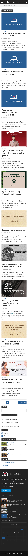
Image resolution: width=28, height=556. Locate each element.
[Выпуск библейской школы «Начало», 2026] (4, 454)
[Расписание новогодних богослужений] (14, 60)
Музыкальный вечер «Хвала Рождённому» (11, 193)
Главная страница (5, 5)
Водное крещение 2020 (12, 509)
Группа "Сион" (5, 465)
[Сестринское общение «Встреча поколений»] (14, 368)
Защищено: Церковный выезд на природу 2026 (17, 444)
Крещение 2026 (10, 449)
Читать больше (6, 490)
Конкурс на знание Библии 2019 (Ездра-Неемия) (16, 505)
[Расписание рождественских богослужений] (14, 98)
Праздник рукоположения (13, 230)
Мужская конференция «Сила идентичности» (11, 265)
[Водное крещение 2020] (4, 511)
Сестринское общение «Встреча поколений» (11, 381)
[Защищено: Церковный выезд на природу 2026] (4, 444)
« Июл (2, 548)
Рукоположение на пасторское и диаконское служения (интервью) (15, 499)
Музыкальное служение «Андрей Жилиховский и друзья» (12, 153)
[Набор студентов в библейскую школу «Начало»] (14, 289)
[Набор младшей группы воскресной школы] (14, 329)
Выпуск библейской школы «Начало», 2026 (16, 455)
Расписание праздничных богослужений (13, 34)
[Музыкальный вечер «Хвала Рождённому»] (14, 179)
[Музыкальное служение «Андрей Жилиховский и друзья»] (14, 139)
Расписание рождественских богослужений (9, 112)
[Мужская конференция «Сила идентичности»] (14, 252)
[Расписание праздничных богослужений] (14, 21)
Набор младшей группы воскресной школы (12, 342)
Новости (3, 31)
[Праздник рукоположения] (14, 218)
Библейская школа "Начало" (9, 464)
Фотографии (10, 442)
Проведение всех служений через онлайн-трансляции (17, 515)
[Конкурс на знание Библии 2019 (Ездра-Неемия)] (4, 505)
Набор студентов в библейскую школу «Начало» (10, 303)
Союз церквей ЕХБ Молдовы (9, 462)
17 (3, 538)
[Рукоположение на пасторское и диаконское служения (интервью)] (4, 500)
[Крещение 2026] (4, 449)
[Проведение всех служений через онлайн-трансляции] (4, 516)
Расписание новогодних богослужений (12, 73)
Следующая (22, 402)
